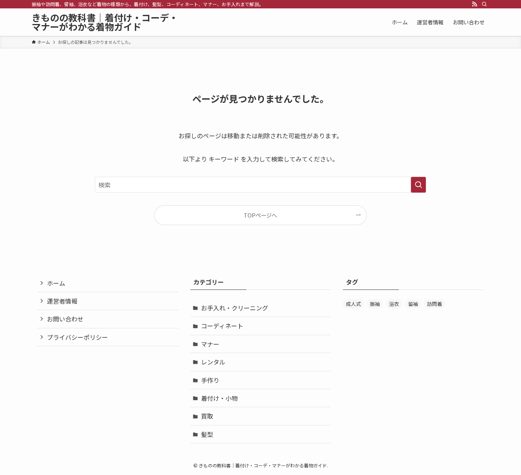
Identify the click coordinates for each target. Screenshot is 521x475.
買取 (207, 416)
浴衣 (394, 303)
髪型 (207, 434)
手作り (210, 380)
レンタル (213, 361)
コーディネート (222, 325)
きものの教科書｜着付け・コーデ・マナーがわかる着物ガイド (105, 22)
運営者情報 (62, 300)
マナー (210, 344)
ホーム (56, 283)
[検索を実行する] (418, 185)
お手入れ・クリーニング (234, 307)
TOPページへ (260, 215)
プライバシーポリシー (77, 337)
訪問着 (434, 303)
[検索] (484, 4)
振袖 (375, 303)
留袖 (413, 303)
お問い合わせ (65, 318)
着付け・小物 (219, 398)
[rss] (474, 4)
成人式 (353, 303)
